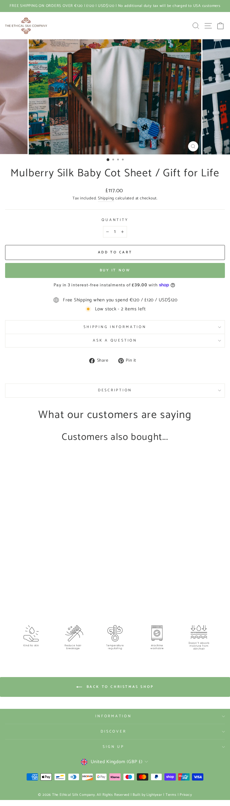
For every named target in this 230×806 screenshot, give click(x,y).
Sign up (113, 747)
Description (115, 390)
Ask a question (115, 340)
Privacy (186, 795)
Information (113, 716)
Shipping (106, 198)
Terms (171, 795)
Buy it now (115, 270)
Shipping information (115, 327)
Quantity (115, 220)
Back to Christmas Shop (119, 687)
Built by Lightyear (147, 795)
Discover (113, 731)
